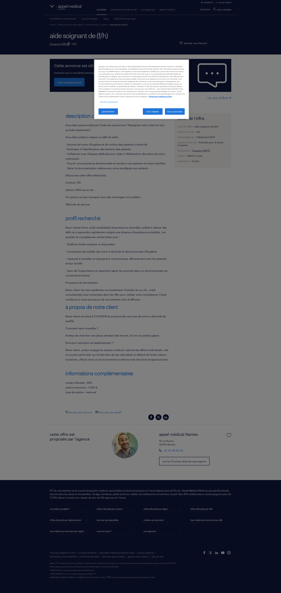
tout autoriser (175, 111)
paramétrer (108, 111)
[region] (141, 89)
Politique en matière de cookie (160, 96)
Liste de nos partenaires (109, 102)
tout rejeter (153, 111)
